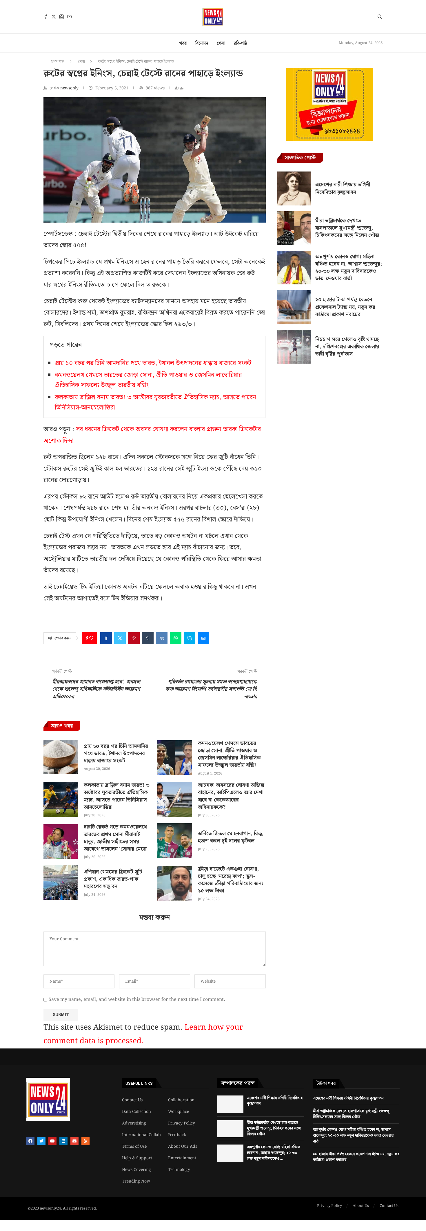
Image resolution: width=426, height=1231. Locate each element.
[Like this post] (91, 638)
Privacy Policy (181, 1123)
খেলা (221, 43)
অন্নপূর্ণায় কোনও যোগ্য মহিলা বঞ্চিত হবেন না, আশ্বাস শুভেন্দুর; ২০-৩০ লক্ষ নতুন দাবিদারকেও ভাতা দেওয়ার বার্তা (348, 267)
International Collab (141, 1135)
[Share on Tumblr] (148, 638)
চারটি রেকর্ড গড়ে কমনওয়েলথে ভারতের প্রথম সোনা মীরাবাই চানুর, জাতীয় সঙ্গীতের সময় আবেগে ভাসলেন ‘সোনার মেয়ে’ (115, 838)
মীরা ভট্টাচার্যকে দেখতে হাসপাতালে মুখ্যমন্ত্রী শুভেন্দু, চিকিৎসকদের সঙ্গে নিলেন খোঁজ (347, 227)
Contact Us (132, 1100)
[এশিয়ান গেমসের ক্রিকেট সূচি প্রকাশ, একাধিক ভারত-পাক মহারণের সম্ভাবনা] (60, 882)
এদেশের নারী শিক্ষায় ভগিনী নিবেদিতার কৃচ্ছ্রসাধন (342, 188)
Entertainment (182, 1158)
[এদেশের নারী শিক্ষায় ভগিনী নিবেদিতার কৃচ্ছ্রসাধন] (294, 188)
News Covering (136, 1170)
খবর (183, 43)
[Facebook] (45, 16)
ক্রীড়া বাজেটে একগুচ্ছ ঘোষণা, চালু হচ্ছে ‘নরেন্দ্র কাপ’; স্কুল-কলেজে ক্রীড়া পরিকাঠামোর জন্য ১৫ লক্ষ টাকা (230, 880)
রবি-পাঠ (240, 43)
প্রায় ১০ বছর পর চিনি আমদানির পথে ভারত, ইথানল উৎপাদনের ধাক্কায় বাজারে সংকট (153, 363)
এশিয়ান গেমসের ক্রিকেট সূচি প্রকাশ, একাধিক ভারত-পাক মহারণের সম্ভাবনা (113, 879)
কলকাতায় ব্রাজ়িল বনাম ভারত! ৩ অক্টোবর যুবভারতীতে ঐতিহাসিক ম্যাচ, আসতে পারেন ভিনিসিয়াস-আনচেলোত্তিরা (117, 796)
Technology (179, 1170)
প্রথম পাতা (58, 62)
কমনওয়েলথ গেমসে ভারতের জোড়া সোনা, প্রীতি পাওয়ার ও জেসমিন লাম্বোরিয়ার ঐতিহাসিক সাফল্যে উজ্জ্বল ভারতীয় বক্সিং (148, 380)
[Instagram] (61, 16)
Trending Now (136, 1181)
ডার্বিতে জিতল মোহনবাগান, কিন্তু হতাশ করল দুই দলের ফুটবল (230, 837)
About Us (361, 1206)
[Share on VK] (162, 638)
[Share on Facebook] (106, 638)
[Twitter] (53, 16)
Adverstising (134, 1123)
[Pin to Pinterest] (134, 638)
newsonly (70, 88)
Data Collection (136, 1112)
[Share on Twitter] (120, 638)
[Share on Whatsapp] (175, 638)
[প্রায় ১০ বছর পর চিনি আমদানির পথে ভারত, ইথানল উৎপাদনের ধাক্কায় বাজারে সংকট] (60, 757)
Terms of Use (134, 1147)
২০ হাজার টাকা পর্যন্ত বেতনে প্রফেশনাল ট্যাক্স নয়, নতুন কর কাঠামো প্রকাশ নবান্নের (345, 306)
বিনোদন (201, 43)
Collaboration (181, 1100)
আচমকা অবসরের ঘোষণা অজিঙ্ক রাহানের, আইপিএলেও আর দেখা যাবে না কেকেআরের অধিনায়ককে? (231, 796)
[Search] (380, 18)
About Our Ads (182, 1147)
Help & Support (137, 1158)
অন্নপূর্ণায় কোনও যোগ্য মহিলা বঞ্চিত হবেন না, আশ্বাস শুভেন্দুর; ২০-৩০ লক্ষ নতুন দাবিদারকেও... (273, 1153)
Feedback (177, 1135)
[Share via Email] (203, 638)
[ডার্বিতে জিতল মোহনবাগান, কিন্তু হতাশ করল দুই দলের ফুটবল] (174, 840)
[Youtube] (69, 16)
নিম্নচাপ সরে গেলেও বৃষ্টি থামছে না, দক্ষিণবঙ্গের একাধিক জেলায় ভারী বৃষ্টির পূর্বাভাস (347, 346)
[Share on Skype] (189, 638)
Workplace (178, 1112)
